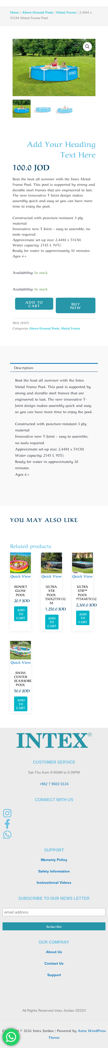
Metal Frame (66, 12)
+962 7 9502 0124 (54, 784)
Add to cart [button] (20, 613)
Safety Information (54, 871)
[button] (87, 46)
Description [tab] (23, 367)
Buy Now (75, 305)
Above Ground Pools (37, 12)
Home (14, 12)
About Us (54, 952)
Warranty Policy (54, 860)
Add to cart (34, 303)
